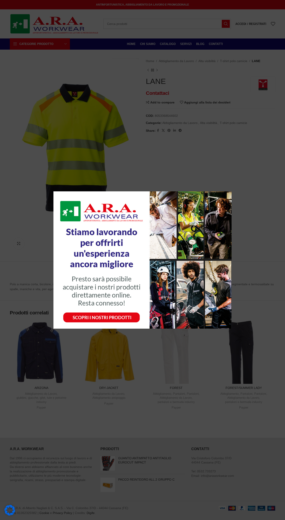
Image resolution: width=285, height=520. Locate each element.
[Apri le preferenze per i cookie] (9, 514)
